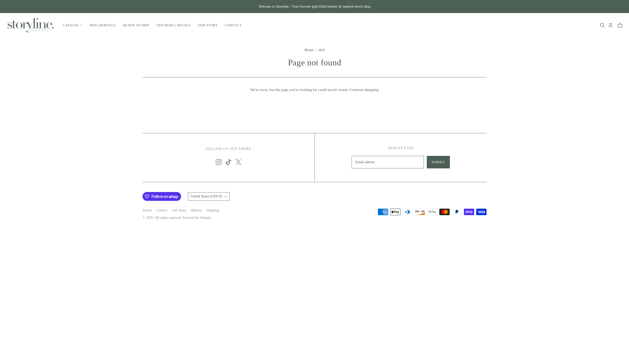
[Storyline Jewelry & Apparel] (30, 25)
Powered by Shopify (197, 218)
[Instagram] (219, 162)
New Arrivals (102, 25)
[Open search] (602, 25)
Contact (233, 25)
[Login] (610, 25)
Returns (196, 210)
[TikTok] (228, 162)
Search (147, 210)
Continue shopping (364, 90)
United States (206, 196)
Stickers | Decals (174, 25)
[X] (238, 162)
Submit (438, 162)
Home (309, 50)
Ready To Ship (136, 25)
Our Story (208, 25)
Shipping (213, 210)
